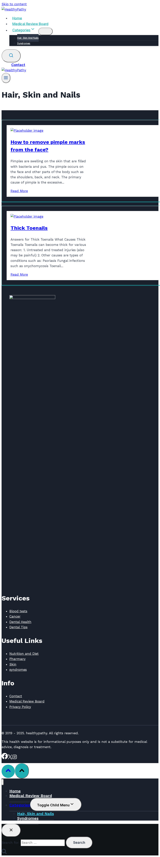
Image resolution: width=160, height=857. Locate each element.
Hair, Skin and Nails (28, 37)
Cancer (14, 616)
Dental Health (20, 622)
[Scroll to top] (8, 771)
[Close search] (11, 830)
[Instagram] (14, 758)
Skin (12, 664)
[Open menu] (6, 78)
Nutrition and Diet (24, 654)
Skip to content (14, 4)
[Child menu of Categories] (45, 31)
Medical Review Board (30, 24)
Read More (19, 191)
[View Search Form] (11, 55)
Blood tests (18, 611)
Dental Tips (18, 627)
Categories (19, 805)
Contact (18, 65)
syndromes (18, 670)
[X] (10, 758)
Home (17, 18)
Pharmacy (17, 659)
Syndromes (23, 43)
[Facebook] (5, 758)
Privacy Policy (20, 707)
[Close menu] (3, 782)
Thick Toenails (29, 228)
